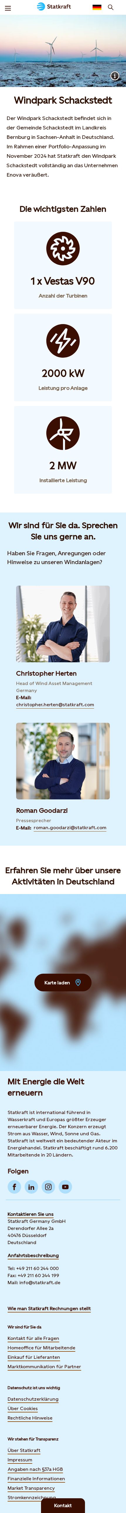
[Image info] (115, 76)
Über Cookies (23, 1408)
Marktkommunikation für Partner (44, 1366)
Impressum (20, 1460)
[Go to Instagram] (48, 1187)
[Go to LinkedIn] (31, 1187)
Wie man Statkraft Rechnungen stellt (49, 1308)
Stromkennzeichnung (32, 1497)
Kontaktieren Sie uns (31, 1214)
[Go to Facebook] (14, 1187)
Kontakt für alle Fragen (33, 1338)
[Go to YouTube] (65, 1187)
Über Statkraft (24, 1450)
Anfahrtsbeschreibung (33, 1255)
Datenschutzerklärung (33, 1399)
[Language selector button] (97, 7)
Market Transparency (31, 1488)
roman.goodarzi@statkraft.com (70, 827)
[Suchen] (110, 7)
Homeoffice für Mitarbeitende (41, 1348)
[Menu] (8, 7)
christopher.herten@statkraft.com (55, 704)
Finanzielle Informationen (36, 1478)
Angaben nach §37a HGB (35, 1469)
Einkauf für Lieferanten (34, 1357)
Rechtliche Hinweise (30, 1418)
